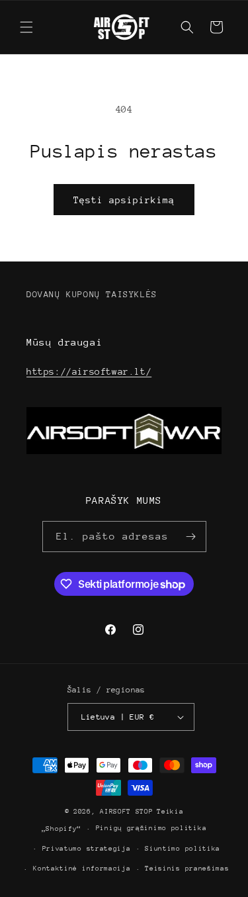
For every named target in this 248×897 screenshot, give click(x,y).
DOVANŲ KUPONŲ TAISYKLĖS (91, 294)
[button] (26, 27)
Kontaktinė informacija (81, 869)
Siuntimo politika (182, 849)
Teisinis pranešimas (187, 869)
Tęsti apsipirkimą (124, 200)
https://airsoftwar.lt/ (88, 371)
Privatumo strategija (86, 849)
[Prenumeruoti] (191, 536)
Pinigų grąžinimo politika (151, 828)
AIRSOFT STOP (126, 812)
